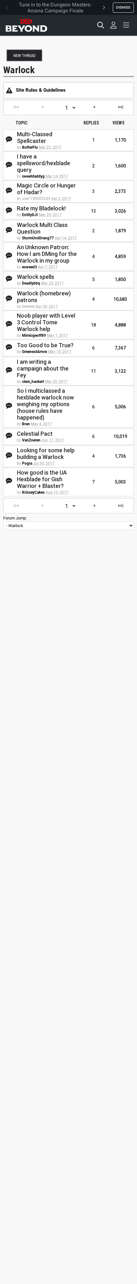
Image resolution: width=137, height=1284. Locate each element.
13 (93, 211)
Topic (21, 122)
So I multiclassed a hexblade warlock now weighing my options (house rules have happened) (45, 404)
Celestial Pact (35, 433)
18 (93, 325)
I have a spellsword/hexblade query (43, 163)
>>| (120, 106)
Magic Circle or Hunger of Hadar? (46, 188)
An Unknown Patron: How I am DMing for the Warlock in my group (47, 254)
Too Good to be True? (45, 345)
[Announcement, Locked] (9, 90)
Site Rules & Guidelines (41, 90)
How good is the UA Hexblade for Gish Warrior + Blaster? (42, 479)
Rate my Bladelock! (41, 208)
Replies (91, 122)
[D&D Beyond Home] (26, 25)
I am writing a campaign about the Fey (42, 368)
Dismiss (123, 7)
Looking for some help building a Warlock (46, 453)
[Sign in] (113, 25)
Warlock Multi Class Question (42, 228)
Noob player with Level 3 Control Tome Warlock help (46, 322)
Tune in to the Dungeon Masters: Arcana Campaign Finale (55, 8)
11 (93, 371)
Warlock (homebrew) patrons (44, 296)
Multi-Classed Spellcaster (34, 137)
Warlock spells (35, 276)
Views (118, 122)
